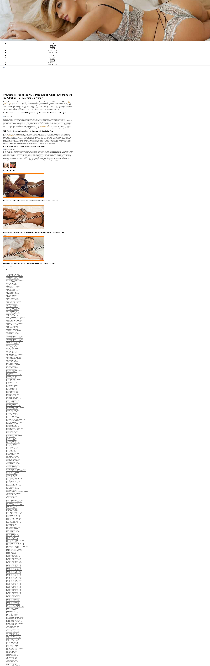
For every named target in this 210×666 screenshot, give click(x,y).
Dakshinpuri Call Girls (12, 503)
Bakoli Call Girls (10, 386)
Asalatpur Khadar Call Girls (13, 330)
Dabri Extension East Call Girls (14, 500)
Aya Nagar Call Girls (11, 352)
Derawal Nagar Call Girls (13, 531)
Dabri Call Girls (10, 497)
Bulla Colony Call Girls (12, 453)
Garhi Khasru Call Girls (12, 639)
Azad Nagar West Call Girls (13, 358)
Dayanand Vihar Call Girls (13, 515)
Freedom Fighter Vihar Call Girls (14, 618)
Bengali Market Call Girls (13, 414)
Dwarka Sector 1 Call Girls (13, 556)
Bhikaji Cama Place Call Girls (14, 435)
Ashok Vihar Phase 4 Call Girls (14, 341)
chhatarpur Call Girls (11, 475)
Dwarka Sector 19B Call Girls (14, 580)
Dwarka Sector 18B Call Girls (14, 577)
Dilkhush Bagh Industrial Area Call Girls (16, 546)
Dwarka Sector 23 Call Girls (13, 587)
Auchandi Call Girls (11, 351)
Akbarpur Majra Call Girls (13, 289)
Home (52, 43)
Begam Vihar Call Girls (12, 410)
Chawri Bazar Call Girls (12, 472)
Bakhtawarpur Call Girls (12, 383)
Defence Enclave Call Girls (13, 518)
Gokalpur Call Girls (11, 658)
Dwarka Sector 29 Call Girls (13, 593)
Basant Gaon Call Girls (12, 401)
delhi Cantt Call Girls (11, 524)
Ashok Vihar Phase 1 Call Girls (14, 336)
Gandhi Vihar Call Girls (12, 630)
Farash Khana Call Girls (12, 608)
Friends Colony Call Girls (13, 620)
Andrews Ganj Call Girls (12, 316)
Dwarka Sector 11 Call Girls (13, 559)
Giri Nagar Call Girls (11, 657)
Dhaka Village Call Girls (12, 536)
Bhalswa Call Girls (11, 425)
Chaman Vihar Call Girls (12, 457)
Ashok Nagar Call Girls (12, 333)
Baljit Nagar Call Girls (12, 391)
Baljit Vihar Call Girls (12, 392)
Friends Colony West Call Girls (14, 623)
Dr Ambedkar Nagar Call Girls (14, 550)
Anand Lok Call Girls (12, 307)
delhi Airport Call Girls (12, 521)
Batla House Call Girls (12, 403)
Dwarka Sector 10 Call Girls (13, 558)
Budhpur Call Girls (11, 451)
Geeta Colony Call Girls (12, 645)
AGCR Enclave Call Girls (13, 286)
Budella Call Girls (11, 446)
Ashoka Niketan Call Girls (13, 342)
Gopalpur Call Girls (11, 664)
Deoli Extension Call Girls (13, 527)
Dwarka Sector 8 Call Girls (13, 602)
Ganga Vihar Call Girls (12, 633)
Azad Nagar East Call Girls (13, 357)
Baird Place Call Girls (12, 381)
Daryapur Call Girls (11, 508)
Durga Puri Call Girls (11, 552)
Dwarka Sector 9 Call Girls (13, 604)
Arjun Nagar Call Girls (12, 327)
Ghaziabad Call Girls (11, 649)
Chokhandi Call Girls (11, 487)
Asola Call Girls (10, 349)
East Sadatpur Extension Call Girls (15, 607)
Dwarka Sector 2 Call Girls (13, 581)
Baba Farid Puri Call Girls (13, 364)
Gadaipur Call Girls (11, 624)
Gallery (52, 47)
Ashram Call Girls (11, 345)
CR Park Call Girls (11, 494)
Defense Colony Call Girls (13, 519)
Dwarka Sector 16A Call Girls (14, 570)
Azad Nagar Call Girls (12, 355)
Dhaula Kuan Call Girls (12, 542)
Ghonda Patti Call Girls (12, 655)
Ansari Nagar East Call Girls (13, 318)
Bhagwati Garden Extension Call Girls (16, 419)
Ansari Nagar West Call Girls (13, 320)
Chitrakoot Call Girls (11, 484)
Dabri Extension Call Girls (13, 499)
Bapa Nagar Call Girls (12, 397)
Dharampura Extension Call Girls (15, 540)
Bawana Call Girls (11, 404)
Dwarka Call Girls (11, 553)
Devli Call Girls (10, 533)
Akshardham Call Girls (12, 290)
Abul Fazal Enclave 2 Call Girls (14, 277)
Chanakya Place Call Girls (13, 459)
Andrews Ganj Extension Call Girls (15, 317)
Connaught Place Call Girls (13, 493)
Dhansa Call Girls (11, 537)
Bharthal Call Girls (11, 432)
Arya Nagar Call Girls (12, 329)
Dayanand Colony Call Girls (13, 513)
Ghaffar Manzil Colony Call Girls (15, 648)
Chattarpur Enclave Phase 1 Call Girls (16, 469)
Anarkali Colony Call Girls (13, 313)
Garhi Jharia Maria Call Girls (13, 638)
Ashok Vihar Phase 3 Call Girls (14, 339)
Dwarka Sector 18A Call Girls (14, 576)
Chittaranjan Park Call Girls (13, 485)
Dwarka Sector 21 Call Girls (13, 584)
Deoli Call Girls (10, 525)
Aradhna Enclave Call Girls (13, 321)
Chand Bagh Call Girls (12, 462)
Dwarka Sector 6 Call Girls (13, 599)
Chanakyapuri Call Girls (12, 460)
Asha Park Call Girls (11, 332)
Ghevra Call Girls (11, 652)
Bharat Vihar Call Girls (12, 431)
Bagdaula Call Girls (11, 376)
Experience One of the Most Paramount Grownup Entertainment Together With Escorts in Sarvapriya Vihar (33, 232)
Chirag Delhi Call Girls (12, 479)
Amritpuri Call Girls (11, 304)
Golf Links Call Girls (11, 663)
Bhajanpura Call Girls (12, 423)
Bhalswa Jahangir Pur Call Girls (14, 428)
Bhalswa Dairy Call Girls (12, 426)
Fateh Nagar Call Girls (12, 612)
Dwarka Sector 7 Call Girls (13, 601)
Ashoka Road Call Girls (12, 344)
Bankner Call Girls (11, 395)
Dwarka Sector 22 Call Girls (13, 586)
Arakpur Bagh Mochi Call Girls (14, 323)
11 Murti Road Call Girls (12, 274)
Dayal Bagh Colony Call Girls (14, 512)
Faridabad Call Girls (11, 610)
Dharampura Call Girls (12, 539)
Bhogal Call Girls (10, 437)
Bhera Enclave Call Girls (12, 434)
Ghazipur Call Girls (11, 651)
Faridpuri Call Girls (11, 611)
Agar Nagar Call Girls (12, 284)
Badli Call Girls (10, 373)
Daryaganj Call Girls (11, 506)
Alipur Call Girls (10, 296)
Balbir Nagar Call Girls (12, 388)
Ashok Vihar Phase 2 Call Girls (14, 338)
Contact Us (52, 50)
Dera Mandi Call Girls (12, 528)
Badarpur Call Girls (11, 369)
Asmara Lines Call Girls (12, 348)
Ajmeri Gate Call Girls (12, 287)
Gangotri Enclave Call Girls (13, 635)
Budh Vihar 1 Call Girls (12, 448)
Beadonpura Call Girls (12, 409)
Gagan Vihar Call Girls (12, 627)
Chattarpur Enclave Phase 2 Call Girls (16, 471)
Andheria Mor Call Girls (12, 314)
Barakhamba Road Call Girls (13, 398)
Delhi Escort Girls (45, 126)
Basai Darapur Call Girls (12, 400)
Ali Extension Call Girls (12, 293)
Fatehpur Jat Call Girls (12, 615)
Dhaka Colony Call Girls (12, 534)
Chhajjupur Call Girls (11, 474)
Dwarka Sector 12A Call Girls (14, 562)
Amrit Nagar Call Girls (12, 302)
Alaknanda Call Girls (11, 292)
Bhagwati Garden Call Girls (13, 417)
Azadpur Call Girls (11, 360)
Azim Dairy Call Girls (12, 361)
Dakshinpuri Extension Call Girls (15, 505)
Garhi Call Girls (10, 636)
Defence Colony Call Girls (13, 516)
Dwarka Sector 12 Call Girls (13, 561)
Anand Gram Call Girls (12, 305)
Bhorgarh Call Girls (11, 438)
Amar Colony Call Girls (12, 299)
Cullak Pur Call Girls (11, 496)
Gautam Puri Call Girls (12, 643)
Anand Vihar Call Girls (12, 311)
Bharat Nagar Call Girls (12, 429)
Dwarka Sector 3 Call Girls (13, 595)
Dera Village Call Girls (12, 530)
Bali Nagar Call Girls (11, 389)
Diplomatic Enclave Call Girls (14, 549)
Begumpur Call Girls (11, 412)
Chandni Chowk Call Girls (13, 466)
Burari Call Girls (10, 454)
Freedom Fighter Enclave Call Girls (15, 617)
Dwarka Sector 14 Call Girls (13, 565)
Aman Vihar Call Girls (12, 298)
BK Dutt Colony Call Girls (13, 443)
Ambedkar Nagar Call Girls (13, 301)
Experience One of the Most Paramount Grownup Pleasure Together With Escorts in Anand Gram (30, 200)
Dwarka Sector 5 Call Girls (13, 598)
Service (52, 49)
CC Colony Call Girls (12, 456)
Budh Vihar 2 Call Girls (12, 450)
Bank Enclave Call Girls (12, 394)
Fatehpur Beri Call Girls (12, 614)
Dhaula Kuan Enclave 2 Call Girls (15, 545)
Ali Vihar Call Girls (11, 295)
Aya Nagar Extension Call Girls (14, 354)
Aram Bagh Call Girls (12, 324)
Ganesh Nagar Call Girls (12, 632)
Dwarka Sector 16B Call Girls (14, 571)
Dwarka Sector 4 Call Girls (13, 596)
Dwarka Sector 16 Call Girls (13, 568)
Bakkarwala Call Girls (12, 385)
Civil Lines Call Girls (11, 490)
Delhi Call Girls (52, 52)
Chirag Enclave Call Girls (13, 481)
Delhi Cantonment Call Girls (13, 522)
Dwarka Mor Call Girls (12, 555)
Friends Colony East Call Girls (14, 621)
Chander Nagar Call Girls (13, 463)
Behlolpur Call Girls (11, 413)
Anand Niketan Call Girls (13, 308)
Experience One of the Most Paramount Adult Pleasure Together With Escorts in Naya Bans (29, 263)
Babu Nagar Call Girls (12, 367)
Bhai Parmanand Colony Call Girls (15, 422)
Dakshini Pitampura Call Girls (14, 502)
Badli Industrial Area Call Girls (14, 375)
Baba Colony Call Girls (12, 363)
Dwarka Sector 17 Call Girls (13, 573)
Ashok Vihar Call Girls (12, 335)
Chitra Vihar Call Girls (12, 482)
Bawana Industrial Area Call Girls (15, 407)
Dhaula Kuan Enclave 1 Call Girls (15, 543)
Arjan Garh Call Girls (12, 326)
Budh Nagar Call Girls (12, 447)
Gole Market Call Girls (12, 661)
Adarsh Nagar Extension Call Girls (15, 280)
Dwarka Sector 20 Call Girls (13, 583)
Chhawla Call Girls (11, 477)
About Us (52, 45)
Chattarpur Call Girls (11, 468)
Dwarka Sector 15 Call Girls (13, 567)
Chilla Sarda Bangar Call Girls (14, 478)
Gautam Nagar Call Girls (12, 642)
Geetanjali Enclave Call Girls (13, 646)
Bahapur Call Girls (11, 378)
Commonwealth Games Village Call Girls (17, 491)
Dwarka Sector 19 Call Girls (13, 578)
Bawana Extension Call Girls (13, 406)
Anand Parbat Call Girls (12, 310)
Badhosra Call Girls (11, 372)
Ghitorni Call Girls (11, 654)
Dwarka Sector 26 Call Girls (13, 589)
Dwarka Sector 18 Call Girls (13, 574)
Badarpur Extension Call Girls (14, 370)
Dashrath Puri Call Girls (12, 511)
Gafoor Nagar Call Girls (12, 626)
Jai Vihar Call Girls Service (13, 135)
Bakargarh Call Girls (11, 382)
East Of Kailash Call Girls (13, 605)
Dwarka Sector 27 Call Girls (13, 590)
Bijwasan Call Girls (11, 440)
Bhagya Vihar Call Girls (12, 420)
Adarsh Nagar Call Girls (12, 279)
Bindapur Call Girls (11, 441)
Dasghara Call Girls (11, 509)
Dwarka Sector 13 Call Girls (13, 564)
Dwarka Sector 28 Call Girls (13, 592)
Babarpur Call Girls (11, 366)
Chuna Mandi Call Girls (12, 488)
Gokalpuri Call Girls (11, 660)
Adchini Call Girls (11, 282)
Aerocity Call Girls (11, 283)
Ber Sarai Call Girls (11, 416)
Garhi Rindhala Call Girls (13, 641)
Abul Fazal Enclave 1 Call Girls (14, 276)
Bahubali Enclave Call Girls (13, 379)
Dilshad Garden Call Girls (13, 547)
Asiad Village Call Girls (12, 347)
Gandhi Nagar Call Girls (12, 629)
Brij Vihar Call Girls (11, 444)
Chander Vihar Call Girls (12, 465)
